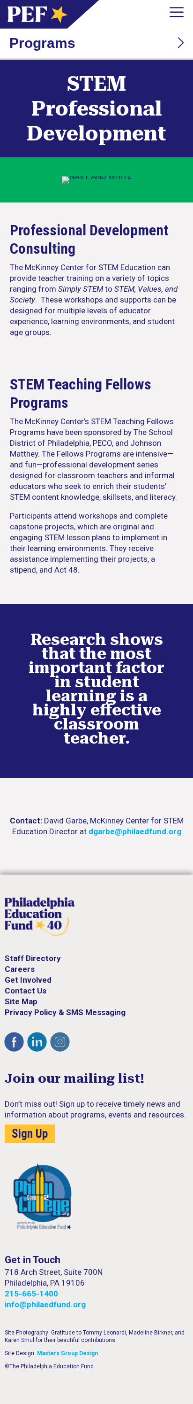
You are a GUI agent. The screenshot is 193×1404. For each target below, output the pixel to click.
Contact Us (25, 990)
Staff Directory (33, 958)
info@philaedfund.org (45, 1304)
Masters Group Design (67, 1353)
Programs (42, 43)
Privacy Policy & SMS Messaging (65, 1012)
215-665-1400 (31, 1293)
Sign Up (30, 1133)
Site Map (21, 1001)
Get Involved (28, 980)
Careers (20, 969)
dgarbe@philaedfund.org (135, 831)
